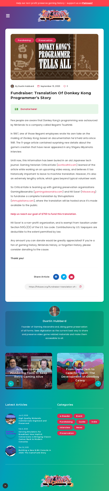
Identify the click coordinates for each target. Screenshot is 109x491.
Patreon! (87, 3)
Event (79, 416)
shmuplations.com (23, 200)
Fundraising (24, 40)
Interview (65, 427)
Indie (94, 421)
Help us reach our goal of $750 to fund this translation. (44, 214)
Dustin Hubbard (54, 321)
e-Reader (65, 416)
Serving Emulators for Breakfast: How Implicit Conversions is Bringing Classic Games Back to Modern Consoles (35, 437)
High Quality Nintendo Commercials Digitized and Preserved (33, 420)
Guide (82, 421)
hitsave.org (88, 191)
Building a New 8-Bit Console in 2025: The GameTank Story (35, 451)
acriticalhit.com (67, 165)
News (79, 427)
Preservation (46, 40)
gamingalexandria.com (48, 191)
